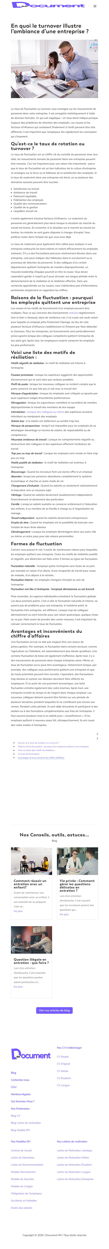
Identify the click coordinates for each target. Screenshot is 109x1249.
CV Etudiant (64, 1078)
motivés (73, 312)
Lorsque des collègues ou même (45, 411)
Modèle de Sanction (22, 1179)
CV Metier (62, 1071)
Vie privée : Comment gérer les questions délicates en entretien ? (77, 886)
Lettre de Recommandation (27, 1164)
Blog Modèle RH (20, 1130)
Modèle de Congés (22, 1186)
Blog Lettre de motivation (26, 1122)
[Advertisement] (54, 792)
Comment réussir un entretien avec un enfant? (30, 884)
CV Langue (63, 1085)
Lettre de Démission (22, 1157)
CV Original (63, 1063)
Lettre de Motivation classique (74, 1150)
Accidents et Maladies (24, 1200)
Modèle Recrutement (23, 1172)
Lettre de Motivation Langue (73, 1172)
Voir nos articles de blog (54, 1010)
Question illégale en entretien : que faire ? (31, 961)
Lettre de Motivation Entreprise (75, 1179)
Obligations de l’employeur (26, 1193)
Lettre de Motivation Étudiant (74, 1164)
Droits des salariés (21, 1207)
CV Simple (63, 1056)
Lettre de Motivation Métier (73, 1157)
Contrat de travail (21, 1150)
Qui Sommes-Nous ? (22, 1101)
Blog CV (15, 1115)
